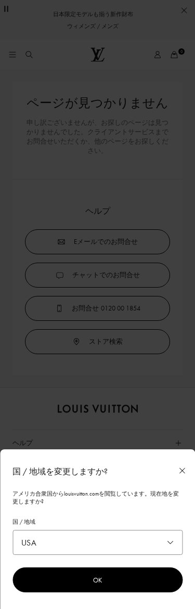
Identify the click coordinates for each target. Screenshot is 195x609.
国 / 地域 (23, 521)
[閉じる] (182, 471)
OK (97, 580)
